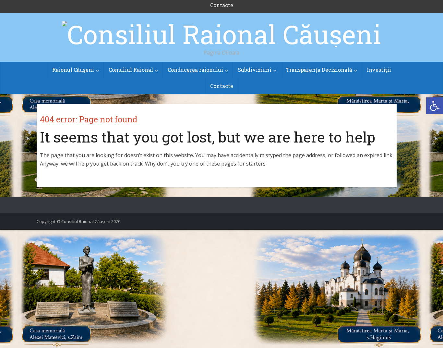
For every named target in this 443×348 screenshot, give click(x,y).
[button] (434, 105)
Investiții (379, 69)
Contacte (221, 85)
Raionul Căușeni (73, 69)
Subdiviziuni (254, 69)
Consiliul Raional (131, 69)
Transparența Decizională (319, 69)
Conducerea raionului (195, 69)
